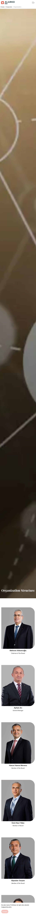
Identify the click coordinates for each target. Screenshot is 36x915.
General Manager (18, 710)
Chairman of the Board (18, 653)
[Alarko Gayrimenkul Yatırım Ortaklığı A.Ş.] (8, 2)
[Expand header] (33, 2)
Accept (4, 911)
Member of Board (18, 825)
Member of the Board (18, 768)
